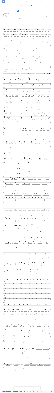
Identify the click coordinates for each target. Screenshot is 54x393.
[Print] (34, 7)
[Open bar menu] (20, 16)
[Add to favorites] (19, 7)
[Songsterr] (3, 1)
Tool (27, 9)
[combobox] (23, 7)
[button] (3, 13)
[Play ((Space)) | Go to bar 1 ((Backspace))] (14, 391)
